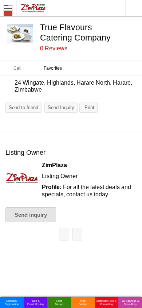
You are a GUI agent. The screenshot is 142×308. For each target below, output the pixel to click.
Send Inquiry (61, 107)
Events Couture (64, 234)
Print (89, 107)
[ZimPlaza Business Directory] (50, 8)
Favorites (53, 68)
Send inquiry (31, 215)
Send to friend (23, 107)
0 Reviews (53, 48)
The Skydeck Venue (77, 234)
